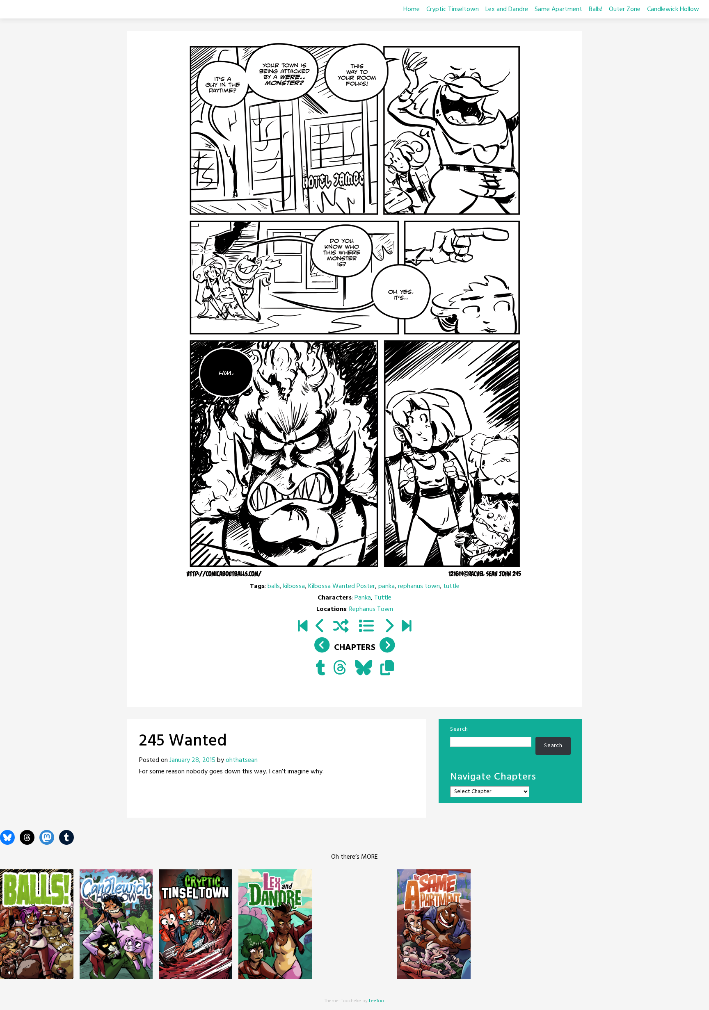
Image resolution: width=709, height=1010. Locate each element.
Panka (362, 598)
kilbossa (294, 586)
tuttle (451, 586)
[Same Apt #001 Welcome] (302, 627)
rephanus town (419, 586)
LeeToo (376, 1001)
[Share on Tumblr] (320, 669)
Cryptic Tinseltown (452, 9)
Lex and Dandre (506, 9)
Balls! (595, 9)
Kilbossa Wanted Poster (341, 586)
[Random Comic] (341, 627)
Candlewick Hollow (673, 9)
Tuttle (382, 598)
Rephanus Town (371, 609)
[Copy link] (387, 669)
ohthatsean (242, 760)
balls (274, 586)
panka (386, 586)
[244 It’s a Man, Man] (320, 627)
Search (459, 729)
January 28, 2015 (192, 760)
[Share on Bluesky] (363, 669)
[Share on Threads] (340, 669)
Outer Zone (624, 9)
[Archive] (366, 627)
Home (411, 9)
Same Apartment (558, 9)
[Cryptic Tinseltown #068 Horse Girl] (406, 627)
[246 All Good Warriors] (388, 627)
